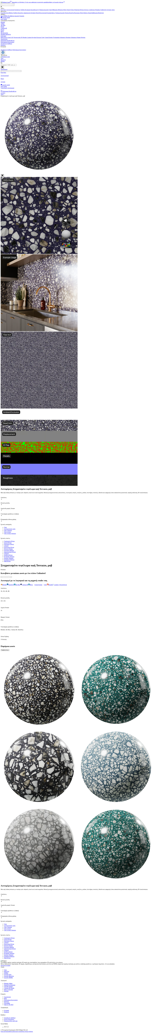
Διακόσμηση (27, 13)
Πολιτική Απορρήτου (19, 1031)
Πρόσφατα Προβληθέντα (7, 40)
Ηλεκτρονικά (43, 13)
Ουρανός (21, 16)
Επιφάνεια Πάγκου (9, 559)
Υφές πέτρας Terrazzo (10, 533)
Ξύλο (113, 10)
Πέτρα (82, 10)
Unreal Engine (49, 37)
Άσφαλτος (17, 10)
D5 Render (24, 37)
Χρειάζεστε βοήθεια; (6, 43)
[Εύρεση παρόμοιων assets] (2, 175)
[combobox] (82, 65)
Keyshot (34, 37)
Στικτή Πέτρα (7, 542)
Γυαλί (50, 10)
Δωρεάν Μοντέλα (9, 976)
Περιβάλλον (11, 16)
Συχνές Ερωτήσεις (9, 1019)
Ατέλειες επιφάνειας (89, 10)
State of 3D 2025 (8, 1004)
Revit (6, 37)
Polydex (83, 37)
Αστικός (109, 10)
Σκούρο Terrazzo (8, 558)
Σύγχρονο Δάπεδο (9, 550)
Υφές (2, 58)
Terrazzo (6, 553)
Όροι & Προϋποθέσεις (7, 1031)
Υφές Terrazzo (8, 530)
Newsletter (7, 1003)
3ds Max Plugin (8, 986)
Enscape (39, 37)
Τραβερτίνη (103, 10)
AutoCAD (11, 37)
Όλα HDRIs (4, 16)
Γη (38, 10)
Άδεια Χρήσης (29, 1031)
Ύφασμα (41, 10)
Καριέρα (6, 1001)
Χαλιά (90, 13)
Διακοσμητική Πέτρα (10, 552)
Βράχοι (86, 13)
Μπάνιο (11, 13)
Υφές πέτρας (7, 532)
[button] (82, 7)
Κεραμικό (28, 10)
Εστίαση (33, 13)
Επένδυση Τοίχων (9, 544)
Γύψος (72, 10)
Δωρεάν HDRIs (8, 977)
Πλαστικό (77, 10)
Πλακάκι (97, 10)
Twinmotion (56, 37)
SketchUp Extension (9, 985)
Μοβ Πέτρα (7, 561)
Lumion (29, 37)
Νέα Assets (4, 19)
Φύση (65, 10)
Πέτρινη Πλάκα (8, 549)
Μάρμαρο (55, 10)
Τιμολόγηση (4, 39)
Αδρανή (6, 546)
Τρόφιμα (57, 13)
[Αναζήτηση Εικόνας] (2, 67)
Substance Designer (65, 37)
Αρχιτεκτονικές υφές (9, 529)
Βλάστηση (101, 13)
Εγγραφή (6, 1010)
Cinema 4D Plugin (9, 988)
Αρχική (3, 93)
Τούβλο (22, 10)
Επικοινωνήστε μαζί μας (10, 1021)
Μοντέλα (3, 60)
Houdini (3, 34)
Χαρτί (68, 10)
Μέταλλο (60, 10)
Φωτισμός (77, 13)
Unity (43, 37)
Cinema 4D (4, 29)
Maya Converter (8, 989)
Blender (3, 22)
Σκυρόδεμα (34, 10)
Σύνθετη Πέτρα (8, 555)
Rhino (2, 37)
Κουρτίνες (21, 13)
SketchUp (6, 35)
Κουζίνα (71, 13)
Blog (5, 998)
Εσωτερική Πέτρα (9, 547)
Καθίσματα (95, 13)
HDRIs (3, 61)
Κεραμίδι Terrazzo (9, 556)
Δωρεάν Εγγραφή (5, 965)
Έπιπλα (67, 13)
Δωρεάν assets (6, 17)
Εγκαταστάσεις (51, 13)
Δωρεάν (46, 10)
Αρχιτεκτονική (10, 10)
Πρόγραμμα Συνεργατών (7, 42)
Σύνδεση (3, 45)
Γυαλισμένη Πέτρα (9, 541)
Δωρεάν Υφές (7, 974)
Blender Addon (8, 983)
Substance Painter (76, 37)
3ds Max (3, 25)
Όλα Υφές (3, 10)
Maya (4, 32)
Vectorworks (17, 37)
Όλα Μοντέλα (5, 13)
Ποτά (37, 13)
